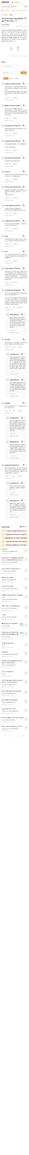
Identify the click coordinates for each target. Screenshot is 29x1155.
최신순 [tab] (11, 78)
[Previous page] (6, 736)
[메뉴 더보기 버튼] (2, 10)
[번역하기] (25, 18)
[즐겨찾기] (11, 527)
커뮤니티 (17, 2)
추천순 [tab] (6, 78)
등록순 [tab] (16, 78)
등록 (23, 72)
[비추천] (10, 98)
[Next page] (23, 736)
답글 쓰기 (15, 98)
